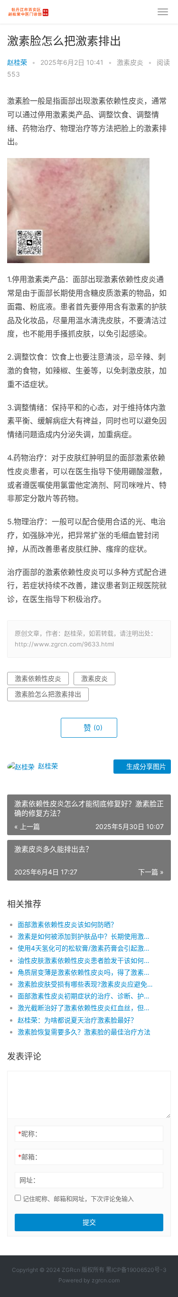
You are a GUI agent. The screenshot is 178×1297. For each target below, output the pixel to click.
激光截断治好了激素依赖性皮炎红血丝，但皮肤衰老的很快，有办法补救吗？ (87, 1008)
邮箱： (29, 1157)
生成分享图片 (145, 766)
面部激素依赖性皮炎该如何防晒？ (67, 924)
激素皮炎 (130, 62)
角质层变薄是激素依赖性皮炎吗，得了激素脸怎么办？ (87, 972)
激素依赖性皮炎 (38, 678)
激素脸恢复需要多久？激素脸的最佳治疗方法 (84, 1032)
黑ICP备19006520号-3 (136, 1269)
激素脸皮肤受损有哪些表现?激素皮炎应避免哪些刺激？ (87, 984)
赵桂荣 (17, 62)
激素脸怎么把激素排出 (48, 694)
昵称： (29, 1133)
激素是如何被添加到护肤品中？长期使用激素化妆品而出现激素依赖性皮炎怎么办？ (87, 936)
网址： (29, 1180)
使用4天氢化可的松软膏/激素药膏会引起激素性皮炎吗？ (87, 948)
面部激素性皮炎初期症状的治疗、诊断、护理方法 (87, 996)
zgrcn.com (106, 1280)
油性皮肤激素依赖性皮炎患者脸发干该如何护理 (87, 960)
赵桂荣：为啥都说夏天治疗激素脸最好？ (77, 1020)
